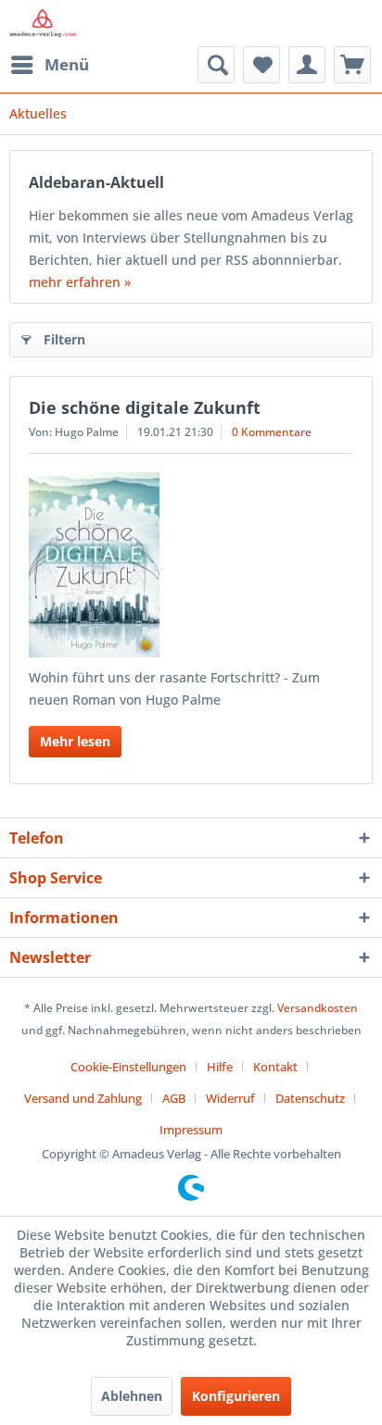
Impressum (191, 1129)
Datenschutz (310, 1098)
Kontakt (275, 1066)
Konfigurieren (236, 1396)
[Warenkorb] (352, 64)
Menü (67, 64)
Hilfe (220, 1066)
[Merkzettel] (261, 64)
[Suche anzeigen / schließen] (216, 64)
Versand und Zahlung (83, 1098)
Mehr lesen (75, 741)
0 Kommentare (272, 432)
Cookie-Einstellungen (128, 1066)
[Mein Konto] (306, 64)
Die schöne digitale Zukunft (145, 407)
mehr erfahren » (80, 282)
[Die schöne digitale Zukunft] (191, 564)
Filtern (64, 339)
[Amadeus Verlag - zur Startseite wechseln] (42, 23)
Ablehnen (131, 1396)
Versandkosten (317, 1008)
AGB (173, 1098)
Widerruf (230, 1098)
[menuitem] (49, 64)
